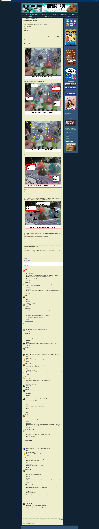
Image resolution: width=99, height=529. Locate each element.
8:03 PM (27, 387)
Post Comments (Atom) (31, 521)
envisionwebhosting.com (69, 115)
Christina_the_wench (30, 303)
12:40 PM (28, 340)
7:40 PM (27, 382)
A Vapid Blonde (29, 429)
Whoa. (67, 133)
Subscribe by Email (71, 81)
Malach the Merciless (30, 384)
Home (26, 14)
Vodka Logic (28, 328)
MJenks (27, 342)
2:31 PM (27, 438)
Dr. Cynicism (28, 484)
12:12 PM (28, 476)
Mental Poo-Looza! (35, 14)
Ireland (27, 469)
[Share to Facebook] (28, 260)
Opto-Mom (28, 389)
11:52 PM (28, 395)
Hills (27, 397)
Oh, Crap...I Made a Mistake (30, 20)
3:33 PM (27, 450)
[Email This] (24, 260)
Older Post (61, 519)
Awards (73, 14)
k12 (65, 114)
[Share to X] (27, 260)
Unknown (28, 358)
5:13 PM (27, 462)
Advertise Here (63, 14)
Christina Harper (29, 370)
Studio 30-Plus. (46, 24)
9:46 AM (27, 421)
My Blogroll (30, 16)
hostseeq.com (68, 114)
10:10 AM (28, 280)
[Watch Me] (75, 22)
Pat (27, 269)
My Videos (68, 16)
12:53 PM (28, 345)
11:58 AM (28, 326)
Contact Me (54, 14)
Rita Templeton (29, 295)
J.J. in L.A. (28, 376)
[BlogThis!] (26, 260)
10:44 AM (28, 293)
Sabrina (27, 308)
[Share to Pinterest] (29, 260)
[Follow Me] (67, 22)
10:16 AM (28, 287)
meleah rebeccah (29, 464)
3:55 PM (27, 361)
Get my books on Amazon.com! (49, 16)
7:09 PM (27, 374)
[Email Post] (24, 264)
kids (27, 265)
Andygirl (27, 347)
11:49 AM (28, 319)
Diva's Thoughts (29, 452)
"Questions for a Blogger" (38, 24)
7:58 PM (27, 489)
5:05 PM (27, 368)
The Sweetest (28, 289)
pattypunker (28, 423)
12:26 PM (28, 427)
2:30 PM (27, 356)
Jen (27, 414)
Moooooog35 (28, 363)
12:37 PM (28, 331)
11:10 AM (28, 306)
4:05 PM (27, 455)
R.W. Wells (28, 282)
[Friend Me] (71, 22)
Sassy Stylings (29, 321)
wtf (29, 265)
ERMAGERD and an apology (71, 132)
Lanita (27, 478)
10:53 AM (28, 301)
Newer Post (24, 519)
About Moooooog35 (45, 14)
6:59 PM (27, 482)
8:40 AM (27, 412)
